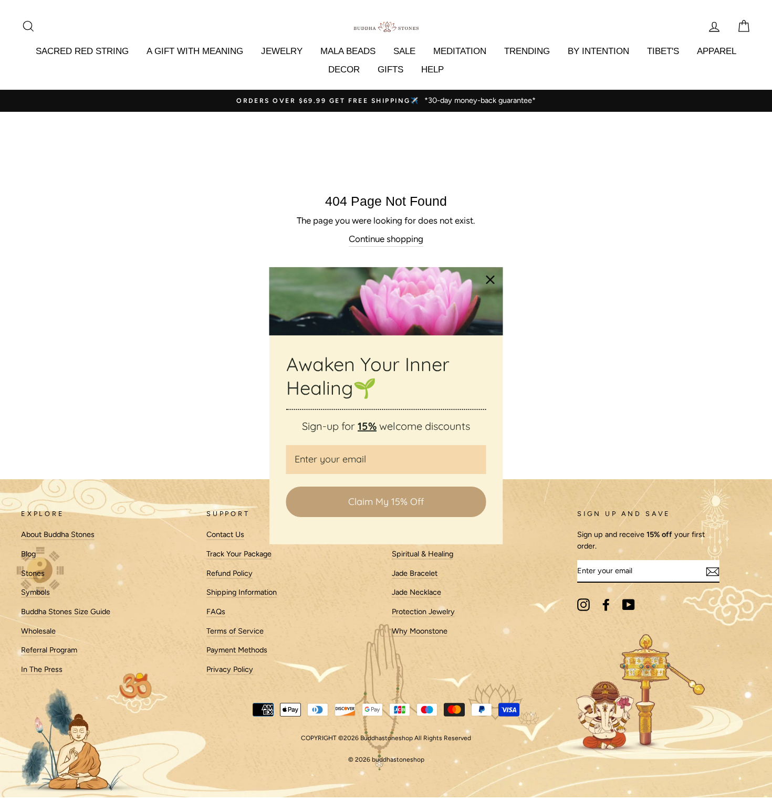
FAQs (215, 611)
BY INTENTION (598, 51)
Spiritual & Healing (422, 554)
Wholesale (38, 631)
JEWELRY (281, 51)
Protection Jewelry (423, 611)
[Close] (490, 279)
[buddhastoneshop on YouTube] (628, 604)
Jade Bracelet (414, 573)
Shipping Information (241, 592)
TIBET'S (663, 51)
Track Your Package (239, 554)
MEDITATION (459, 51)
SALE (404, 51)
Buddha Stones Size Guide (65, 611)
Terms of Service (235, 631)
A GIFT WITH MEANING (195, 51)
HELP (432, 70)
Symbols (35, 592)
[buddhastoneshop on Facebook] (606, 604)
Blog (28, 554)
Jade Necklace (416, 592)
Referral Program (49, 650)
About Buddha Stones (58, 534)
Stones (33, 573)
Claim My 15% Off (386, 502)
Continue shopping (386, 239)
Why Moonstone (419, 631)
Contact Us (225, 534)
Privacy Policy (229, 669)
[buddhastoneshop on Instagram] (583, 604)
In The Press (41, 669)
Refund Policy (229, 573)
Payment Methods (236, 650)
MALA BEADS (347, 51)
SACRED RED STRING (82, 51)
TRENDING (527, 51)
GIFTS (390, 70)
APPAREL (716, 51)
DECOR (344, 70)
